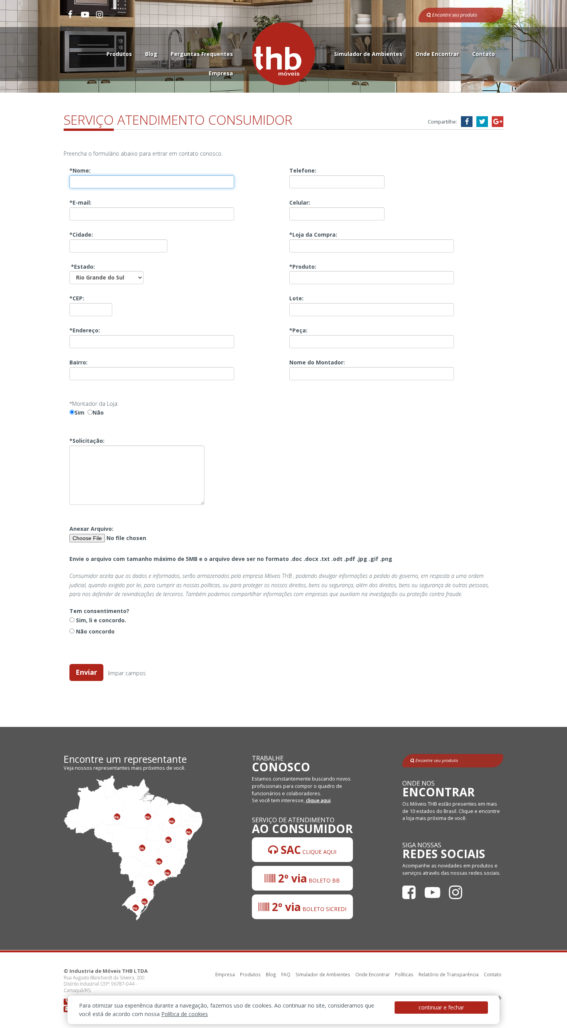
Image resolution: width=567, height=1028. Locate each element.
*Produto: (302, 266)
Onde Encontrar (437, 54)
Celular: (299, 202)
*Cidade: (81, 234)
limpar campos (127, 672)
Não (98, 412)
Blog (151, 54)
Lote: (296, 298)
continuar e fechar (441, 1007)
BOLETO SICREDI (307, 906)
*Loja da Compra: (313, 234)
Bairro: (78, 362)
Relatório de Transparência (448, 974)
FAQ (285, 974)
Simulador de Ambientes (368, 54)
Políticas (404, 974)
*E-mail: (80, 202)
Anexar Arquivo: (91, 528)
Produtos (119, 54)
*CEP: (76, 298)
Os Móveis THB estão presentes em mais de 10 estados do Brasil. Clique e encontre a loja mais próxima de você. (451, 811)
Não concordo (94, 631)
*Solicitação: (87, 440)
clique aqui (318, 800)
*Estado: (82, 266)
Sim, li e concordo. (100, 620)
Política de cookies (184, 1014)
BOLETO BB (307, 878)
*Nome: (80, 170)
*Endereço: (84, 330)
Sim (79, 412)
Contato (483, 54)
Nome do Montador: (317, 362)
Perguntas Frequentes (201, 54)
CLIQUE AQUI (307, 849)
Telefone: (302, 170)
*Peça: (298, 330)
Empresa (221, 73)
